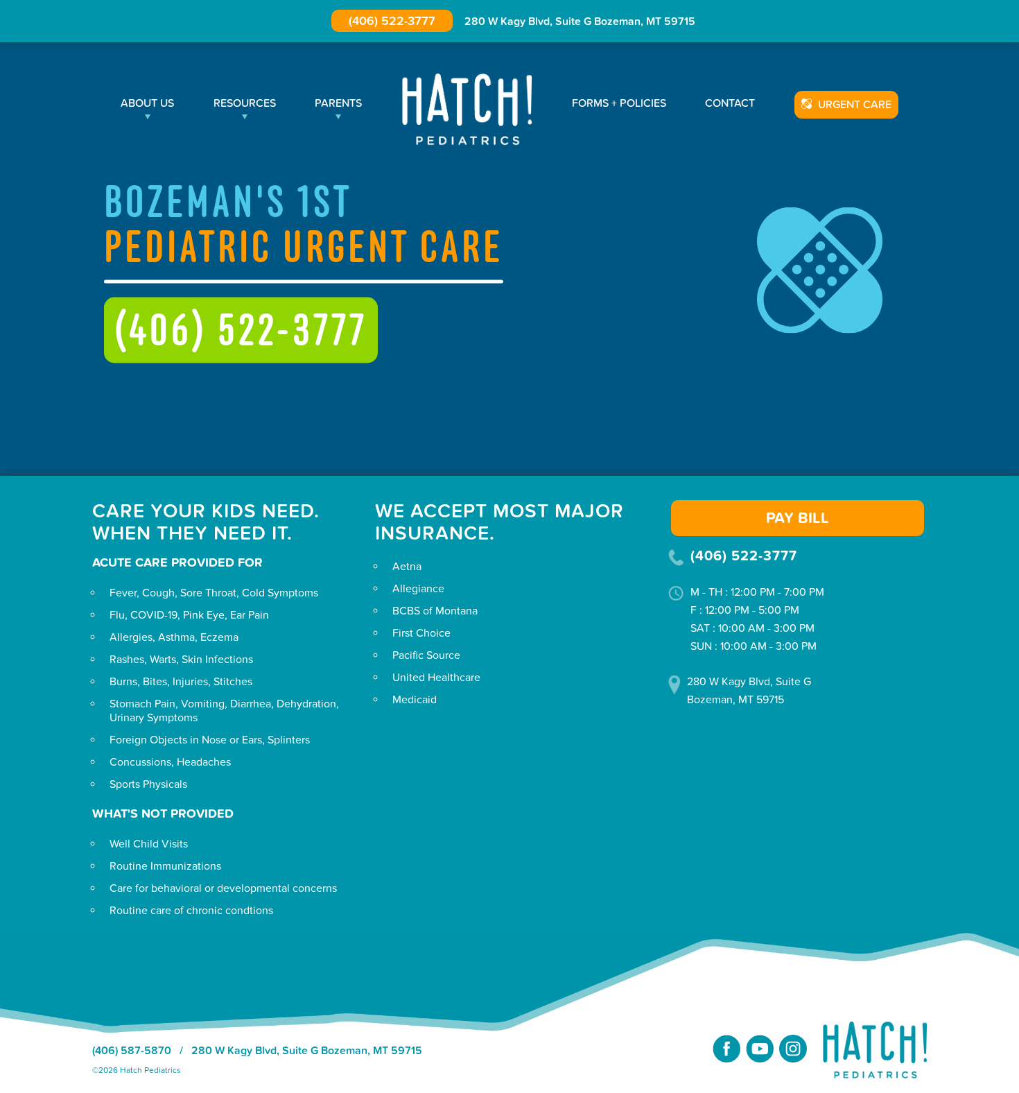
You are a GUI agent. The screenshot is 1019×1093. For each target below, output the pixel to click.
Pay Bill (797, 518)
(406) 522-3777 (392, 21)
